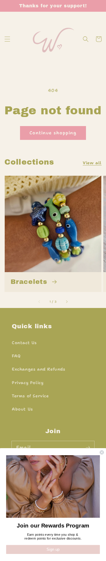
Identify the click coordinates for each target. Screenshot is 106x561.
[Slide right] (66, 301)
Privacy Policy (27, 382)
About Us (22, 409)
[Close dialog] (102, 452)
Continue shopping (53, 133)
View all (92, 162)
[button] (7, 39)
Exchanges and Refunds (38, 369)
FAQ (16, 356)
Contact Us (24, 342)
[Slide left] (39, 301)
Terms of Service (30, 395)
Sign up (53, 549)
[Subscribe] (87, 447)
